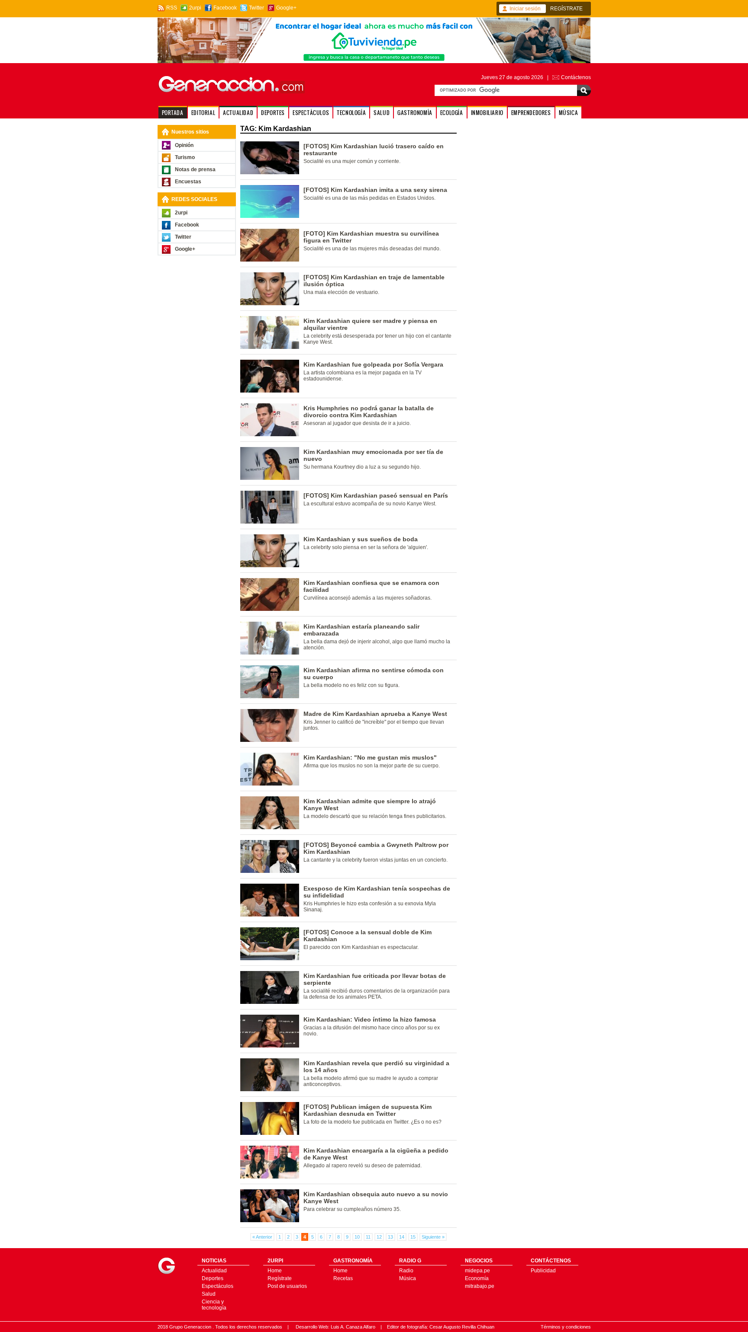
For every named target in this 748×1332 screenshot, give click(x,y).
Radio (406, 1271)
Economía (477, 1278)
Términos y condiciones (566, 1326)
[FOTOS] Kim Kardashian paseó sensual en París (375, 495)
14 (401, 1236)
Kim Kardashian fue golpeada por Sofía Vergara (373, 364)
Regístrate (280, 1278)
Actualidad (214, 1271)
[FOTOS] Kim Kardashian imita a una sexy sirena (375, 189)
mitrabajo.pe (479, 1286)
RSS (171, 8)
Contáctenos (576, 77)
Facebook (225, 8)
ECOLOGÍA (451, 112)
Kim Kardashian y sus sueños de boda (360, 539)
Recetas (343, 1278)
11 (368, 1236)
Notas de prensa (195, 169)
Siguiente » (433, 1236)
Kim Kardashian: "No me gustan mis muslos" (370, 757)
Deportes (212, 1278)
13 (390, 1236)
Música (407, 1278)
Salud (209, 1294)
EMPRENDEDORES (531, 112)
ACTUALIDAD (238, 112)
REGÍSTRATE (566, 9)
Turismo (185, 157)
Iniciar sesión (525, 9)
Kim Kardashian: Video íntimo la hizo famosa (369, 1019)
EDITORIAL (203, 112)
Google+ (286, 8)
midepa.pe (477, 1271)
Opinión (184, 145)
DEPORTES (273, 112)
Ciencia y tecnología (214, 1305)
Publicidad (543, 1271)
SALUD (382, 112)
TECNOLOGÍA (351, 112)
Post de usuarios (287, 1286)
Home (275, 1271)
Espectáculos (217, 1286)
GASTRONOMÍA (414, 112)
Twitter (256, 8)
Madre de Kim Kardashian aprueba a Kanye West (375, 713)
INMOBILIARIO (487, 112)
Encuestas (188, 182)
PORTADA (173, 112)
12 (379, 1236)
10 (357, 1236)
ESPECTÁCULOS (311, 112)
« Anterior (262, 1236)
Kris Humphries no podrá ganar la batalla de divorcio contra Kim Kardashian (368, 411)
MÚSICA (568, 112)
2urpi (195, 8)
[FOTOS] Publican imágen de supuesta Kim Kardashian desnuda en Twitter (367, 1110)
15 (413, 1236)
